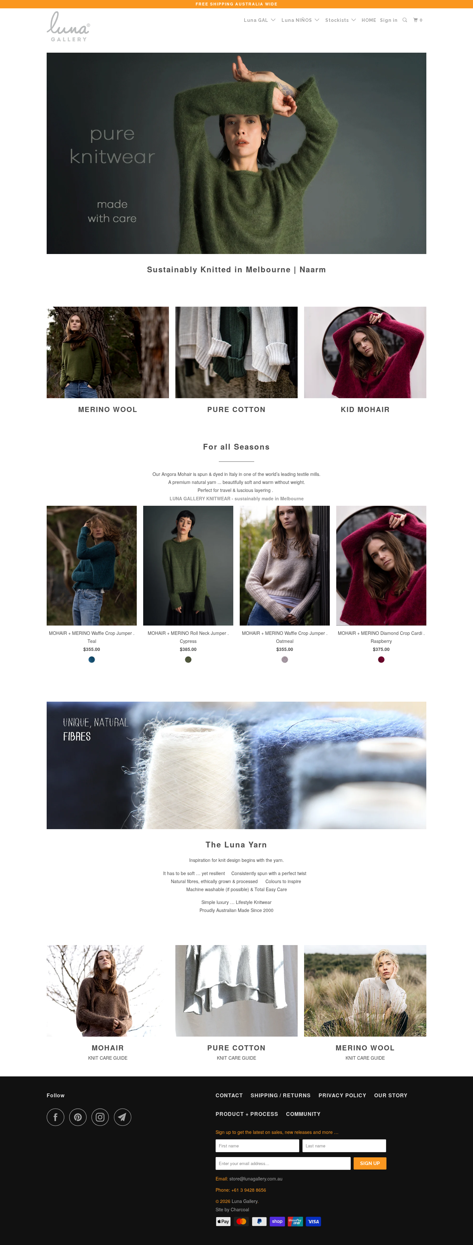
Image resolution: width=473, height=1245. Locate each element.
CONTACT (229, 1095)
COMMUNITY (303, 1114)
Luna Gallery (244, 1201)
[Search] (405, 20)
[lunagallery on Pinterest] (79, 1117)
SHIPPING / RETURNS (281, 1095)
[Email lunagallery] (124, 1117)
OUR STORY (391, 1095)
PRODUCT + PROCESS (247, 1114)
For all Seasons (236, 446)
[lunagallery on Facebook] (57, 1117)
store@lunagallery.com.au (256, 1178)
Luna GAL (257, 20)
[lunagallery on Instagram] (102, 1117)
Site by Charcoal (232, 1209)
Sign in (389, 20)
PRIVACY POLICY (342, 1095)
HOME (369, 20)
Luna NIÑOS (298, 20)
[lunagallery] (80, 26)
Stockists (338, 20)
